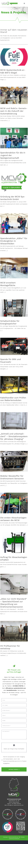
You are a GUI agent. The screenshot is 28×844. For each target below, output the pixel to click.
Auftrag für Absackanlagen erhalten (14, 541)
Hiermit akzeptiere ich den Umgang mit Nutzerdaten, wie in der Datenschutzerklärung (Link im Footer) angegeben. (14, 760)
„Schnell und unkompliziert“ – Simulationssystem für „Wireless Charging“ (14, 418)
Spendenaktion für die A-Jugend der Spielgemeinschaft (14, 136)
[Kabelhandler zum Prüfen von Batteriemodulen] (14, 384)
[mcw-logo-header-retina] (10, 2)
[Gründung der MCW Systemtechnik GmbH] (14, 182)
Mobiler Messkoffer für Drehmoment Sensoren (14, 459)
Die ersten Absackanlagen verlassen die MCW (14, 501)
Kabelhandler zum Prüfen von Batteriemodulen (14, 382)
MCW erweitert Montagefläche (14, 266)
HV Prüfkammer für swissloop (14, 630)
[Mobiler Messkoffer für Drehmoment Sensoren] (14, 461)
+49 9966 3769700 (16, 803)
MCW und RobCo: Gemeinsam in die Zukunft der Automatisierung (14, 93)
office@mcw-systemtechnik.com (15, 805)
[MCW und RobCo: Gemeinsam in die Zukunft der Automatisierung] (14, 95)
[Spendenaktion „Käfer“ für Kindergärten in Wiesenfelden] (14, 223)
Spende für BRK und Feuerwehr (14, 345)
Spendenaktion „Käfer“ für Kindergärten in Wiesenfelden (14, 221)
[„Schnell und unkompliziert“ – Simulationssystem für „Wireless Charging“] (14, 420)
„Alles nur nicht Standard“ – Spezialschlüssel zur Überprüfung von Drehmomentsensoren (14, 581)
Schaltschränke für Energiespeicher (14, 306)
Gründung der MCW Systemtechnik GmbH (14, 180)
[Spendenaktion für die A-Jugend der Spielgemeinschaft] (14, 138)
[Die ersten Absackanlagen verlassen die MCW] (14, 503)
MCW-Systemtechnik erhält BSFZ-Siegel (14, 55)
